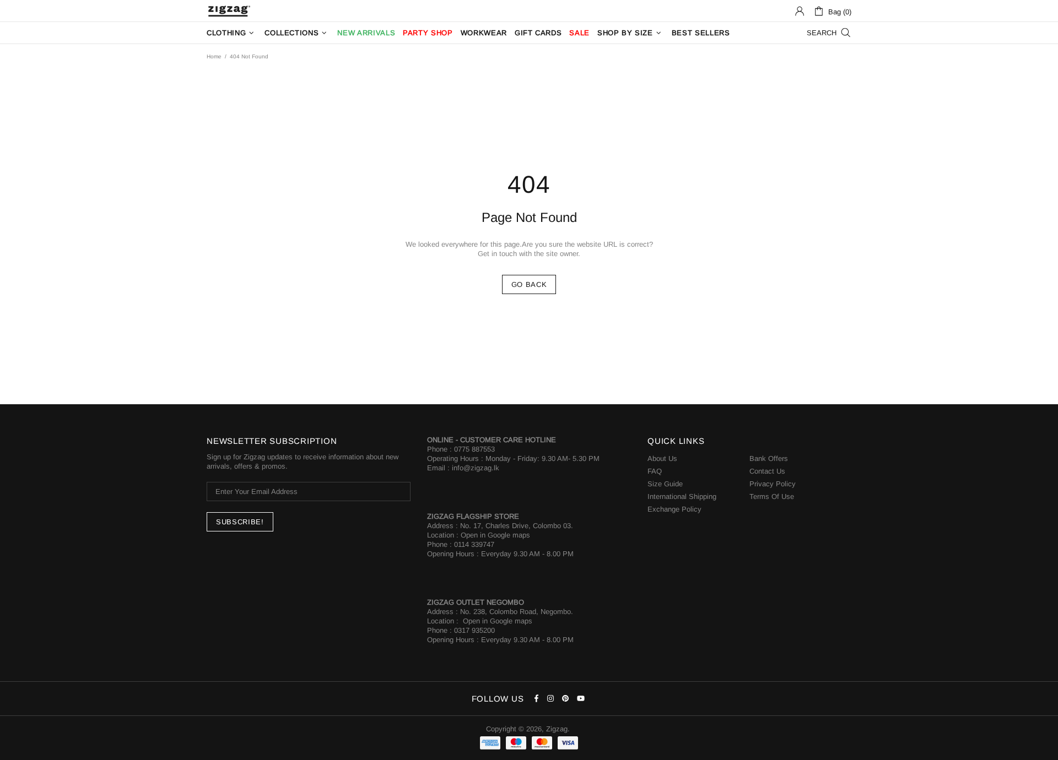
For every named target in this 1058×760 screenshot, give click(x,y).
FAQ (654, 471)
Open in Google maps (495, 535)
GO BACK (529, 284)
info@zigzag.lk (475, 468)
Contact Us (767, 471)
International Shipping (681, 496)
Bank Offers (768, 458)
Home (214, 56)
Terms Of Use (771, 496)
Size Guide (665, 484)
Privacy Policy (772, 484)
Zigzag (229, 11)
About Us (662, 458)
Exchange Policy (674, 509)
